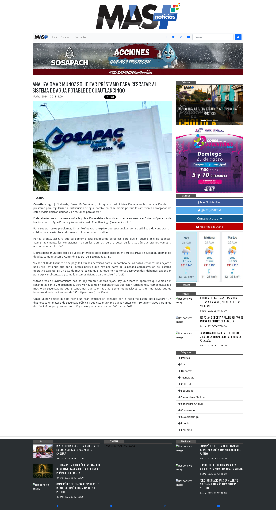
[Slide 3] (215, 120)
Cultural (186, 384)
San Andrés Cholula (193, 397)
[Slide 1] (203, 120)
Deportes (186, 371)
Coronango (188, 410)
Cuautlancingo (190, 417)
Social (184, 364)
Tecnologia (187, 377)
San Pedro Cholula (192, 404)
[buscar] (238, 37)
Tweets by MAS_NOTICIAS (119, 445)
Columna (186, 430)
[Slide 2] (209, 120)
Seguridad (187, 390)
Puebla (185, 423)
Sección (65, 37)
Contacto (80, 37)
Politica (185, 358)
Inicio (55, 37)
